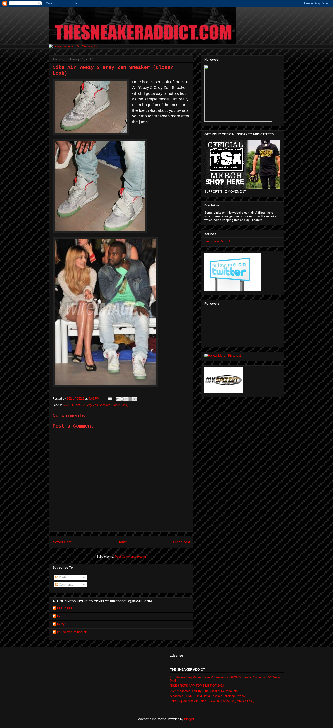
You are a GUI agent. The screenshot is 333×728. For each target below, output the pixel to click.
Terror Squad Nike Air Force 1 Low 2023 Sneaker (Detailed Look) (212, 701)
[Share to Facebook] (130, 399)
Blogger (189, 719)
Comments (65, 584)
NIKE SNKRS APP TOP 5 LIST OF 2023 (197, 685)
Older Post (181, 542)
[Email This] (118, 399)
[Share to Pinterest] (135, 399)
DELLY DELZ (66, 608)
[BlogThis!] (122, 399)
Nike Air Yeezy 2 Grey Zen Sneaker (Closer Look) (95, 405)
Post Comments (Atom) (130, 556)
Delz (60, 616)
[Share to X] (126, 399)
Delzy (61, 624)
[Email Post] (109, 398)
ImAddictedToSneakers (72, 632)
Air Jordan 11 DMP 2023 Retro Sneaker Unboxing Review (207, 696)
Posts (62, 577)
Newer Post (62, 542)
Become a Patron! (217, 241)
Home (122, 542)
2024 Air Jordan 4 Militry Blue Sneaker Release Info (204, 691)
